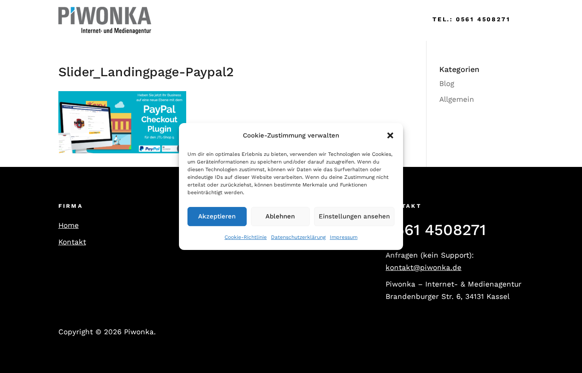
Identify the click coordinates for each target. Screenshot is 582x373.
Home (174, 20)
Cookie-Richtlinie (246, 237)
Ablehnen (280, 217)
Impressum (343, 237)
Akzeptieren (217, 217)
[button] (390, 136)
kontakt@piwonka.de (423, 267)
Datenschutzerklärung (298, 237)
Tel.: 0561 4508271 (471, 19)
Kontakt (72, 242)
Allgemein (456, 99)
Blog (446, 83)
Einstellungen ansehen (354, 217)
